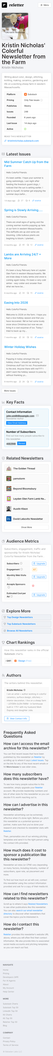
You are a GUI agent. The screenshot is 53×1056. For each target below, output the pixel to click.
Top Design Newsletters (20, 617)
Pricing (6, 973)
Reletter (38, 757)
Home (5, 970)
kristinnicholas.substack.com (23, 140)
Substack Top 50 (10, 1007)
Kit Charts (7, 1015)
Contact (6, 1038)
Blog (5, 1025)
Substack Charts (10, 1004)
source (37, 200)
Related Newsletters (38, 904)
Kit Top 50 (7, 1018)
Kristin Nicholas (13, 67)
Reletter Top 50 (10, 1022)
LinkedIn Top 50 (10, 1011)
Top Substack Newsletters (21, 623)
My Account (8, 988)
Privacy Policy (9, 1041)
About (6, 984)
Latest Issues (37, 760)
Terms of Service (10, 1045)
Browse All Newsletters (19, 630)
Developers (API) (10, 977)
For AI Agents (9, 980)
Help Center (8, 991)
